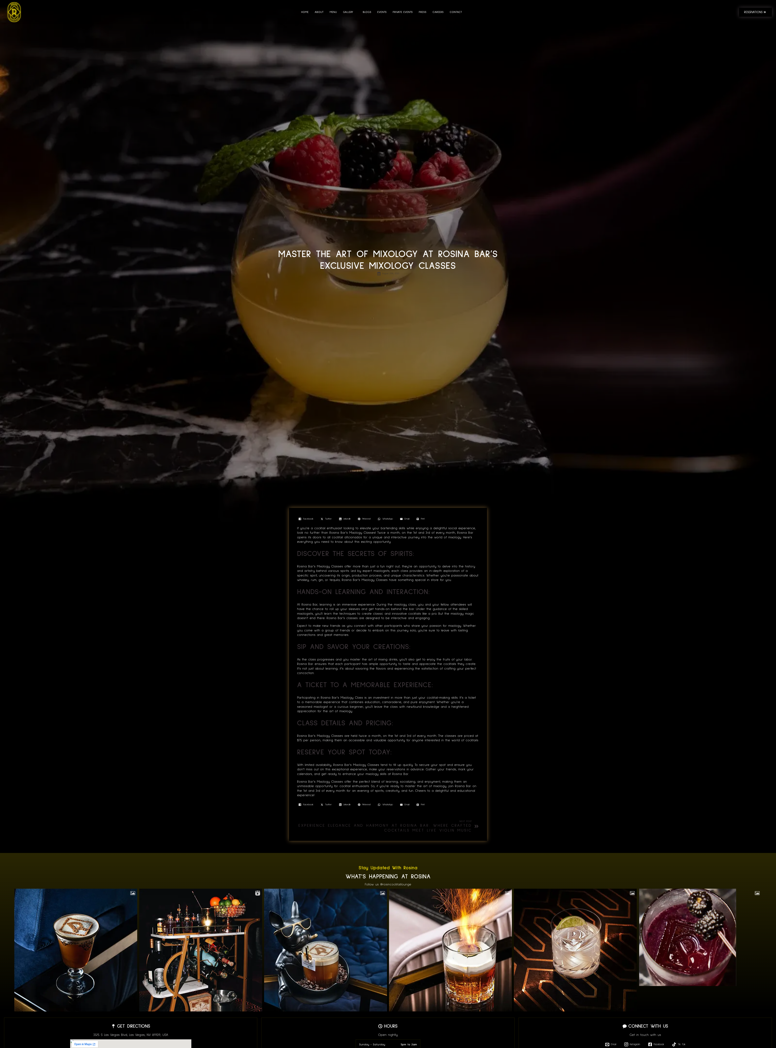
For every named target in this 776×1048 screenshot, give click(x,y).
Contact (456, 12)
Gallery (348, 12)
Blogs (367, 12)
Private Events (403, 12)
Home (305, 12)
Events (382, 12)
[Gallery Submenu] (355, 12)
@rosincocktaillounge (395, 884)
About (319, 12)
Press (422, 12)
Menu (333, 12)
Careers (438, 12)
